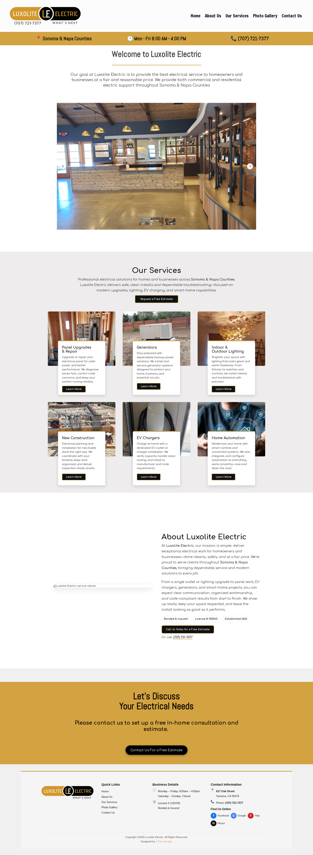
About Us (106, 796)
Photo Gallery (109, 807)
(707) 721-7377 (183, 637)
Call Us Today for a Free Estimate (188, 629)
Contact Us (108, 812)
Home (105, 791)
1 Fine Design (164, 841)
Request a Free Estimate (156, 299)
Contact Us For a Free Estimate (156, 750)
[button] (63, 166)
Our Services (109, 802)
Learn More (74, 389)
